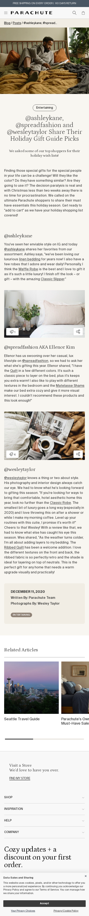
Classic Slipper (52, 279)
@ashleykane (14, 249)
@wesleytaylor (15, 478)
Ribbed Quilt (14, 547)
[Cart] (83, 13)
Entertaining (21, 615)
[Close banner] (86, 875)
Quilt (14, 371)
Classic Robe (60, 503)
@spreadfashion (35, 361)
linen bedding (29, 259)
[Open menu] (6, 13)
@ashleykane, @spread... (40, 23)
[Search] (74, 13)
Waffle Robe (28, 269)
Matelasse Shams (70, 386)
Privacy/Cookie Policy (66, 911)
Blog (7, 23)
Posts (17, 23)
